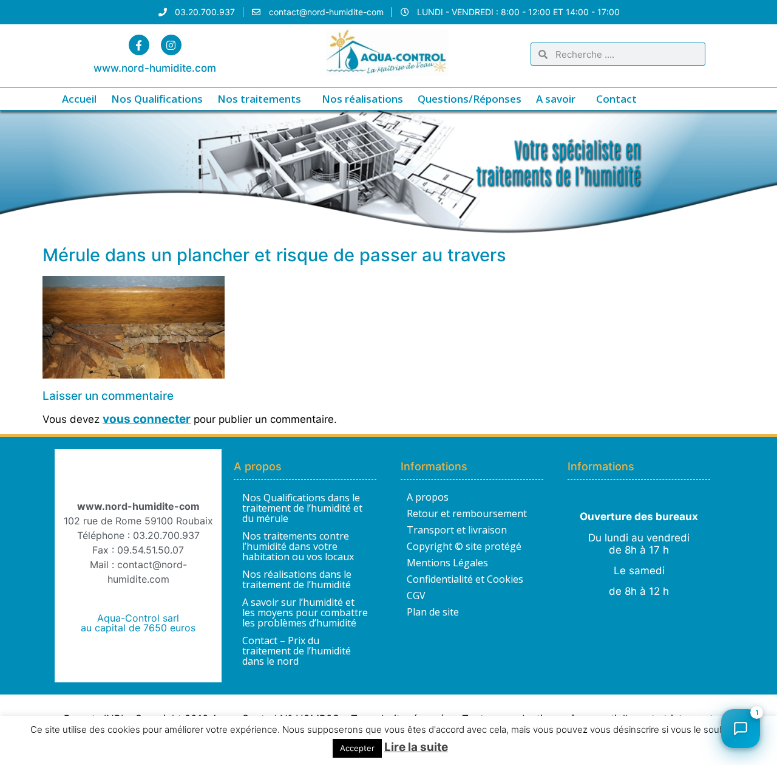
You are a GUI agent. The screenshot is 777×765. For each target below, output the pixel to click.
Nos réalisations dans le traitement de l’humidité (296, 579)
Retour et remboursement (467, 513)
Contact (616, 99)
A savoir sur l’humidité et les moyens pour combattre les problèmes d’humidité (305, 612)
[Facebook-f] (139, 45)
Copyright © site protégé (464, 546)
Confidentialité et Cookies (465, 579)
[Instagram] (171, 45)
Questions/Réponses (469, 99)
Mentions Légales (447, 562)
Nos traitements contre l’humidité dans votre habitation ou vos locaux (298, 546)
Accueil (79, 99)
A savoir (555, 99)
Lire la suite (416, 747)
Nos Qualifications (157, 99)
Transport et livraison (457, 530)
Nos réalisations (362, 99)
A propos (428, 497)
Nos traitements (259, 99)
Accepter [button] (357, 748)
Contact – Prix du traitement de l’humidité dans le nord (296, 651)
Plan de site (433, 612)
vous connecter (147, 419)
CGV (416, 595)
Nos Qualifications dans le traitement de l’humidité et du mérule (302, 508)
